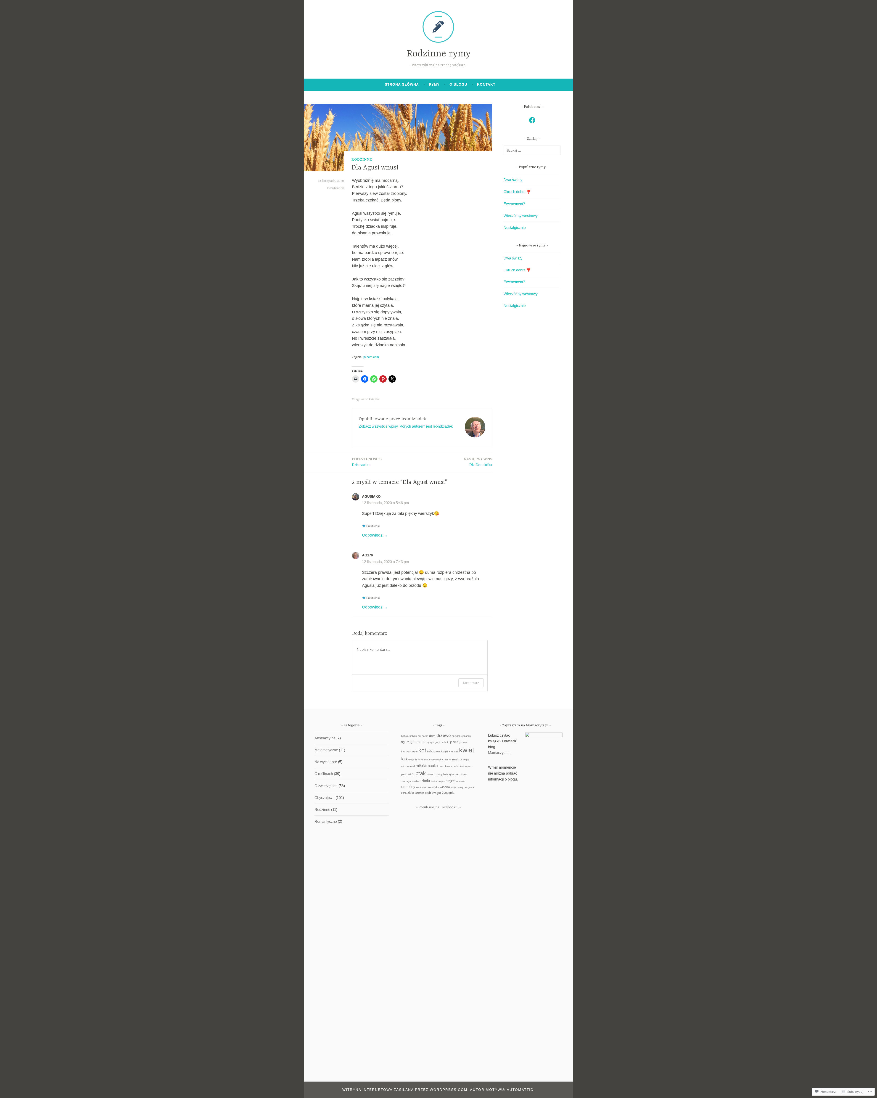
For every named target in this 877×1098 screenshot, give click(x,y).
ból (419, 736)
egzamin (466, 736)
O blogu (458, 84)
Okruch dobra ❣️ (517, 192)
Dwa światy (513, 180)
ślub (428, 792)
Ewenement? (514, 204)
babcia (405, 736)
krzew (436, 751)
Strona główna (402, 84)
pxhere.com (371, 357)
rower (430, 774)
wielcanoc (421, 787)
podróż (411, 774)
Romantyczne (325, 821)
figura (405, 742)
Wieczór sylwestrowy (521, 216)
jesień (454, 742)
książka (374, 399)
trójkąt (450, 781)
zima (404, 792)
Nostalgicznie (515, 228)
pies (403, 774)
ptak (420, 773)
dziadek (456, 736)
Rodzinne (361, 159)
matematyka (436, 759)
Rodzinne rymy (439, 54)
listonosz (423, 759)
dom (432, 736)
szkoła (425, 781)
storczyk (406, 781)
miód (412, 766)
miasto (405, 766)
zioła (410, 792)
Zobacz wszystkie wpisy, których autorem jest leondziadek (406, 426)
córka (425, 736)
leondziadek (335, 188)
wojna (454, 787)
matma (447, 759)
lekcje (411, 759)
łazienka (419, 792)
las (404, 758)
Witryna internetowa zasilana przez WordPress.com (405, 1090)
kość (430, 751)
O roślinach (323, 774)
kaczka (405, 751)
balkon (413, 736)
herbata (445, 742)
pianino (463, 766)
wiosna (445, 787)
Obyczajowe (324, 798)
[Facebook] (532, 120)
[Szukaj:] (532, 150)
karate (413, 751)
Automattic (520, 1090)
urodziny (408, 787)
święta (436, 792)
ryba (451, 774)
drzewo (443, 735)
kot (422, 750)
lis (416, 759)
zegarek (469, 787)
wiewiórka (433, 787)
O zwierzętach (326, 786)
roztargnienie (441, 774)
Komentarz (471, 683)
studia (415, 781)
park (455, 766)
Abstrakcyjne (324, 738)
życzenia (448, 792)
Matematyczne (326, 750)
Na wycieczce (325, 762)
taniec (434, 781)
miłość (421, 765)
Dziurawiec (367, 462)
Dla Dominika (478, 462)
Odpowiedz (372, 535)
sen (457, 774)
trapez (442, 781)
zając (461, 787)
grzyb (431, 742)
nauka (433, 766)
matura (457, 759)
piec (470, 766)
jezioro (463, 742)
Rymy (434, 84)
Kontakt (486, 84)
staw (464, 774)
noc (441, 766)
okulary (448, 766)
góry (437, 742)
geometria (418, 742)
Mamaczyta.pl (499, 753)
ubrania (460, 781)
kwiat (466, 750)
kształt (454, 751)
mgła (466, 759)
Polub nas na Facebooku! (438, 807)
